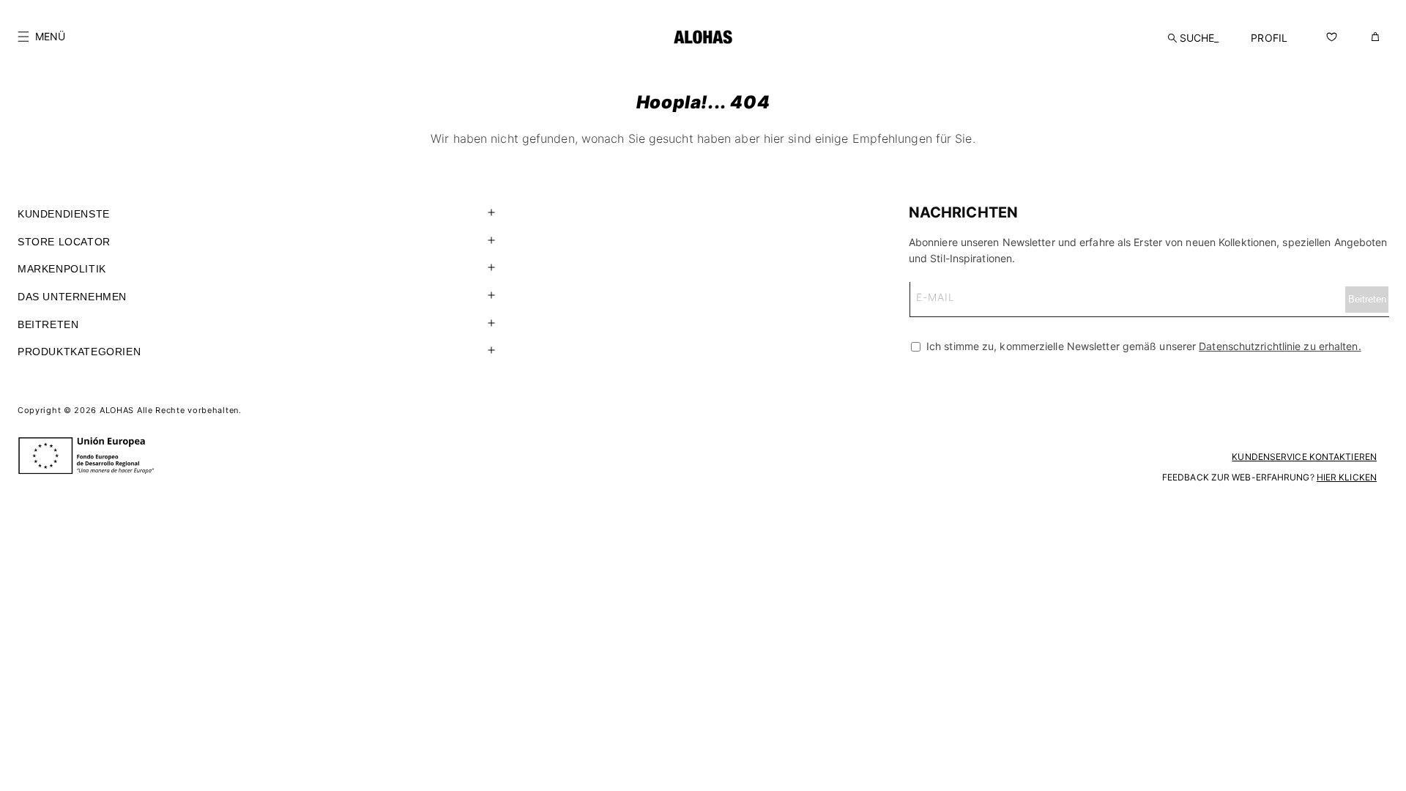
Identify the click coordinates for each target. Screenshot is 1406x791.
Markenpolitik (62, 269)
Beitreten (48, 324)
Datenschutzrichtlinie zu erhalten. (1280, 346)
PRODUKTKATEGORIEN (79, 351)
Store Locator (64, 242)
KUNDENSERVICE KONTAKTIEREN (1304, 456)
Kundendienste (64, 214)
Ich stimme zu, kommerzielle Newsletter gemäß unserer (1142, 346)
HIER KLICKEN (1347, 477)
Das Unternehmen (72, 296)
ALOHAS (117, 410)
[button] (41, 37)
